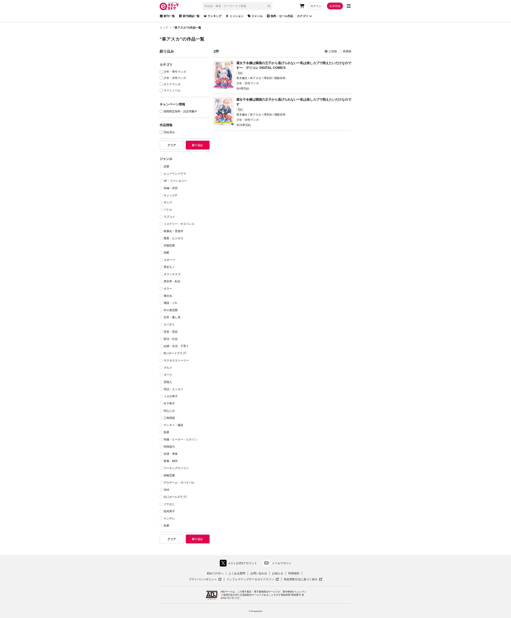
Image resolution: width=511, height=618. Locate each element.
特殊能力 (169, 446)
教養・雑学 (171, 461)
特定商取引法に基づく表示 (303, 579)
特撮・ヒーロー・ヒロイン (180, 439)
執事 (166, 525)
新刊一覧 (169, 16)
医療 (166, 432)
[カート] (302, 6)
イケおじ (169, 504)
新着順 (347, 51)
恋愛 (166, 166)
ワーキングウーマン (176, 468)
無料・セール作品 (282, 16)
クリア (171, 145)
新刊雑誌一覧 (191, 16)
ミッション (237, 16)
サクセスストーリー (176, 360)
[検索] (268, 6)
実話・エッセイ (173, 389)
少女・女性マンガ (175, 77)
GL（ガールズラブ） (175, 496)
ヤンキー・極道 (173, 425)
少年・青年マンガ (175, 71)
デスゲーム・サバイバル (179, 482)
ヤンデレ (169, 518)
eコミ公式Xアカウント (239, 564)
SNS (166, 489)
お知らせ (277, 573)
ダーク (168, 374)
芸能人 (168, 382)
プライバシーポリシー (205, 579)
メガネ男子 (171, 396)
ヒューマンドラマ (175, 173)
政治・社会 (171, 338)
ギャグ (168, 202)
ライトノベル (172, 90)
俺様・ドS (170, 303)
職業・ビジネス (173, 238)
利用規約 (293, 573)
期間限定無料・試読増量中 (180, 111)
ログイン (315, 6)
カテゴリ (302, 16)
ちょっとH (170, 195)
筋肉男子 (169, 511)
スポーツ (169, 259)
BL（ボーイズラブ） (175, 353)
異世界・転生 (172, 281)
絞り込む (197, 145)
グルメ (168, 367)
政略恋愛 (169, 475)
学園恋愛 (169, 245)
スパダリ (169, 324)
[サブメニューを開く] (348, 6)
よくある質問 (237, 573)
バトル (168, 209)
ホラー (168, 288)
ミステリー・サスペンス (179, 223)
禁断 (166, 252)
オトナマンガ (172, 84)
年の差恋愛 (171, 310)
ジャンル (257, 16)
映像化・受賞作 (173, 231)
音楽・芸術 (171, 331)
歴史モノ (169, 267)
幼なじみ (169, 410)
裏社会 (168, 295)
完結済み (169, 132)
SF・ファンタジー (175, 180)
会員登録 (335, 6)
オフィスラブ (172, 274)
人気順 (333, 51)
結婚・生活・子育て (176, 346)
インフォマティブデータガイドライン (250, 579)
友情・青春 (171, 453)
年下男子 (169, 403)
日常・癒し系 (172, 317)
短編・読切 (171, 188)
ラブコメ (169, 216)
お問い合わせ (258, 573)
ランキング (215, 16)
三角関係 (169, 417)
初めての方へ (215, 573)
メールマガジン (281, 563)
